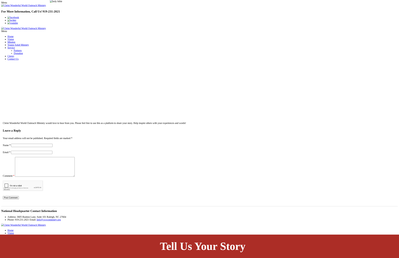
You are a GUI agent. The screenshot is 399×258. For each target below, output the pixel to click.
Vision (10, 39)
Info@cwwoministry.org (49, 219)
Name (7, 145)
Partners (18, 50)
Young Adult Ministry (18, 45)
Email (6, 152)
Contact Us (13, 59)
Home (10, 36)
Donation (18, 53)
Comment (8, 175)
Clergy (10, 56)
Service (11, 47)
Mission (11, 42)
